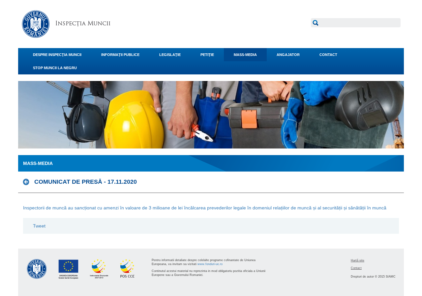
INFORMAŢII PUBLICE (120, 55)
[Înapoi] (28, 182)
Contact (356, 268)
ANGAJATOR (288, 55)
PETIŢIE (207, 55)
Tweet (39, 226)
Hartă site (357, 260)
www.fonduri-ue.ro (210, 264)
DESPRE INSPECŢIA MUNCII (57, 55)
